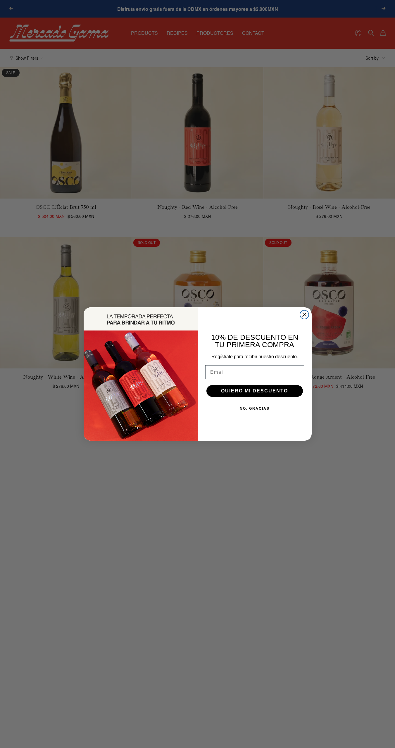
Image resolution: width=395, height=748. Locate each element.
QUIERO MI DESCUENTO (254, 390)
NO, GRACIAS (255, 408)
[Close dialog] (304, 314)
